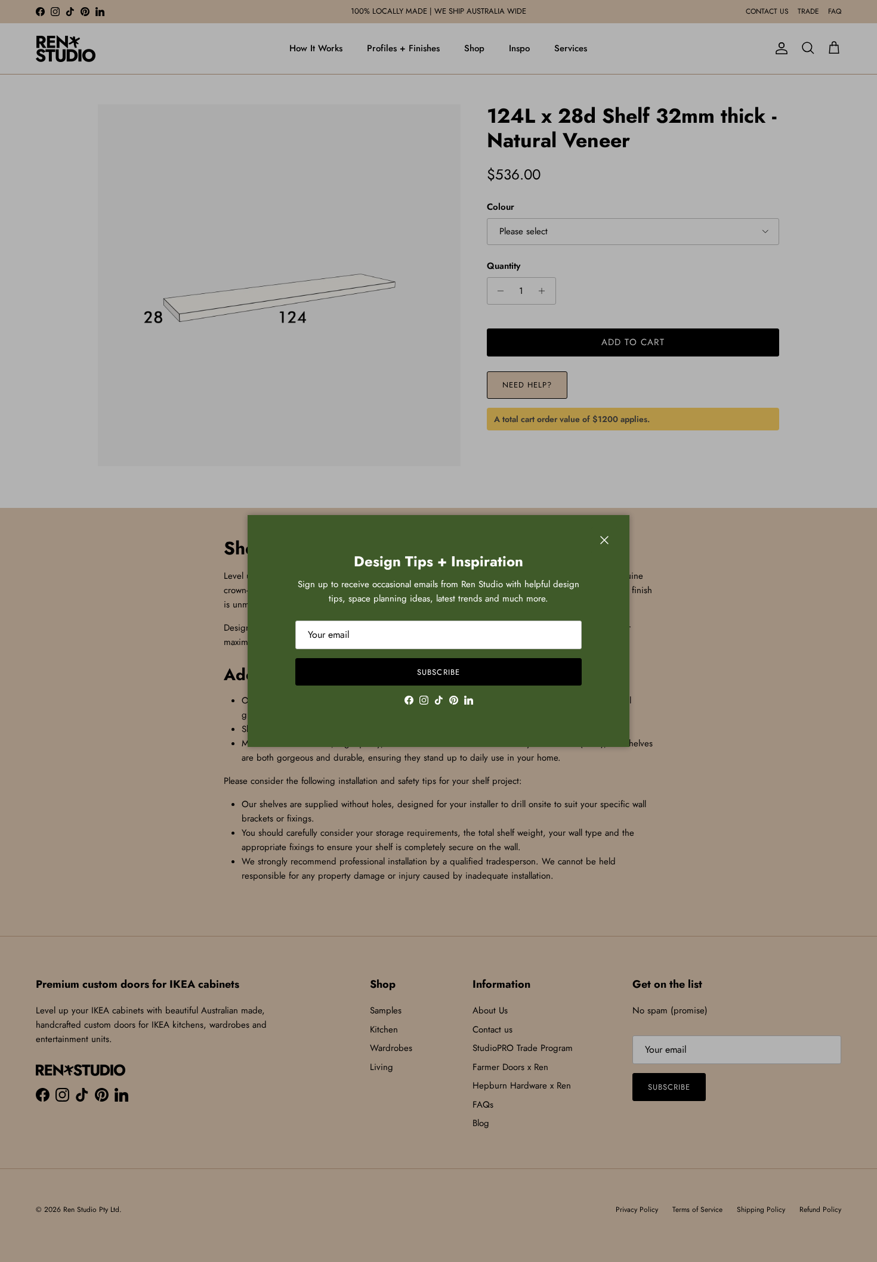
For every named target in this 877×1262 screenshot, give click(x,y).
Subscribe (438, 672)
